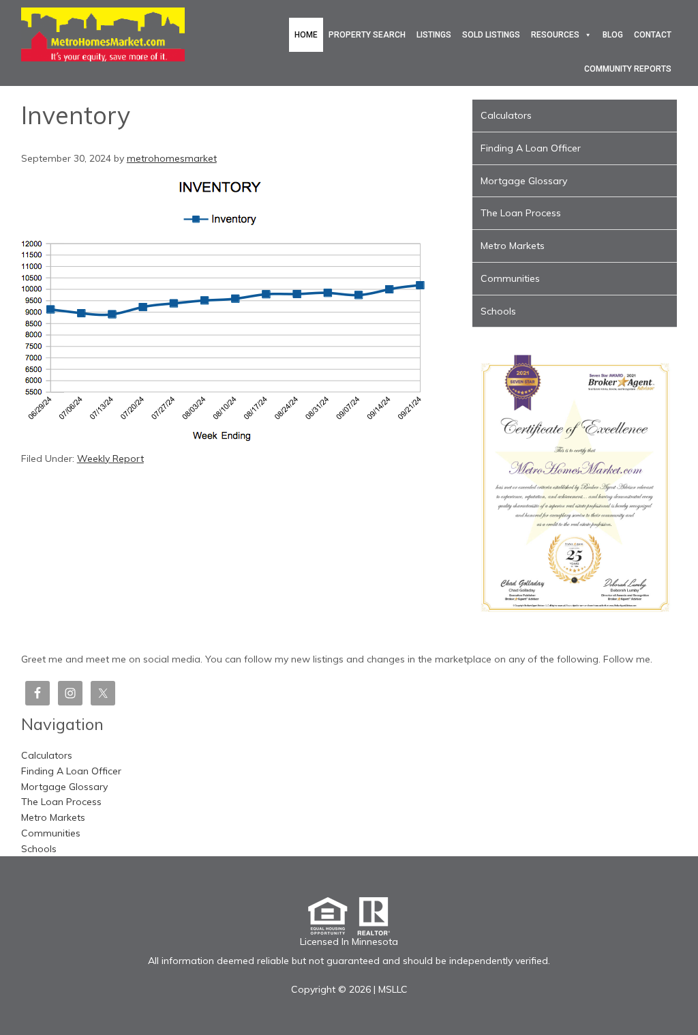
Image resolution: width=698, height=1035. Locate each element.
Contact (652, 35)
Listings (433, 35)
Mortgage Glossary (524, 181)
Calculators (506, 115)
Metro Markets (513, 245)
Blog (613, 35)
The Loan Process (521, 213)
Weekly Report (110, 458)
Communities (510, 278)
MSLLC (393, 989)
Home (306, 35)
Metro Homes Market (103, 34)
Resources (555, 35)
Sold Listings (491, 35)
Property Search (367, 35)
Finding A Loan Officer (531, 148)
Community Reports (627, 69)
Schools (498, 311)
